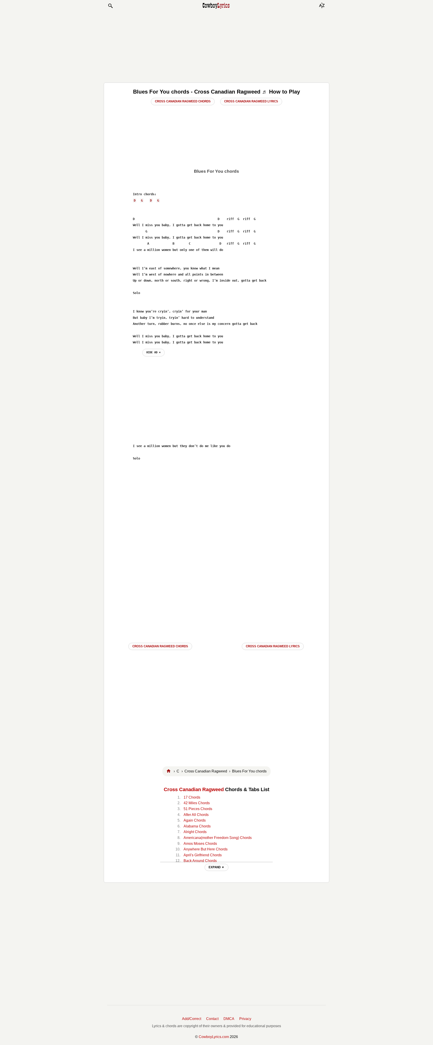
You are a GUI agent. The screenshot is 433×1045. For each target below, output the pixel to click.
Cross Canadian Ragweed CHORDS (160, 646)
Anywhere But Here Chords (206, 849)
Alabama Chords (197, 826)
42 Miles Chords (197, 803)
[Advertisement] (216, 45)
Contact (212, 1019)
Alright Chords (195, 832)
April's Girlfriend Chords (203, 855)
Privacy (245, 1019)
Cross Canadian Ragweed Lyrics (251, 101)
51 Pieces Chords (198, 809)
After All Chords (196, 815)
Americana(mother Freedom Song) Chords (218, 838)
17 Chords (192, 797)
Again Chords (195, 820)
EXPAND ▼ (216, 867)
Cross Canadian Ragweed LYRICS (273, 646)
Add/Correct (191, 1019)
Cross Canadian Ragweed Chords (183, 101)
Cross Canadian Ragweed (194, 789)
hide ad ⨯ (153, 352)
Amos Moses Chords (200, 843)
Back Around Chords (200, 861)
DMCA (228, 1019)
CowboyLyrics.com (214, 1037)
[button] (110, 6)
